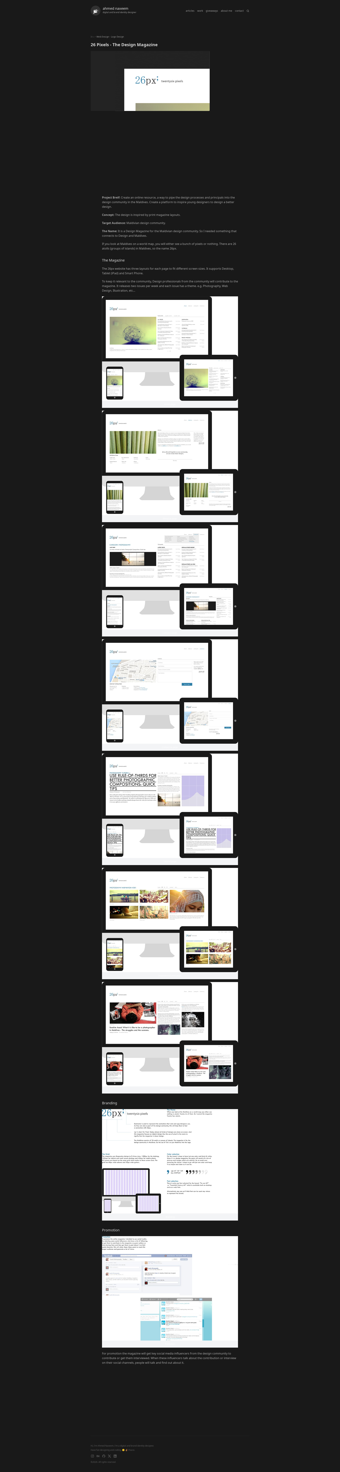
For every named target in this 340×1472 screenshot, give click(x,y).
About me (226, 10)
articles (190, 10)
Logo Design (117, 36)
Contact (239, 10)
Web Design (103, 36)
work (200, 10)
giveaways (212, 10)
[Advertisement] (170, 158)
